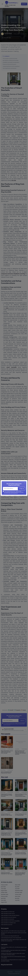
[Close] (24, 482)
